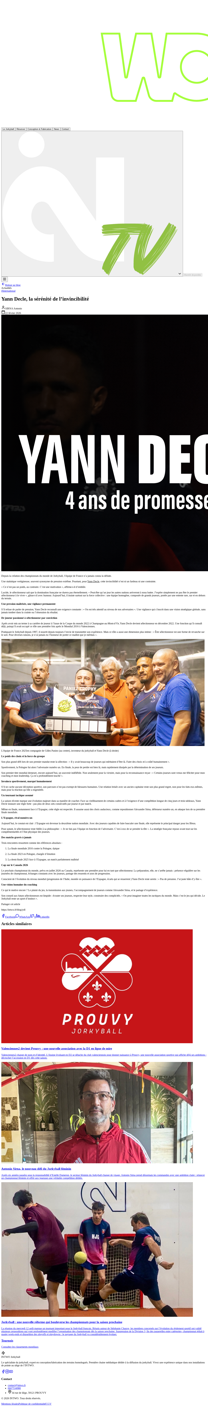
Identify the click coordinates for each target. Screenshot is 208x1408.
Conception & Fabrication (39, 129)
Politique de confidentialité (32, 1403)
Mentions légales (10, 1403)
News (56, 129)
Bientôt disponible (192, 275)
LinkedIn (44, 916)
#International (8, 291)
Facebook (10, 916)
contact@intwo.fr (17, 1385)
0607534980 (14, 1388)
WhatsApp (24, 916)
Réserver (21, 129)
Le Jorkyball (8, 129)
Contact (65, 129)
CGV (49, 1403)
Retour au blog (12, 285)
